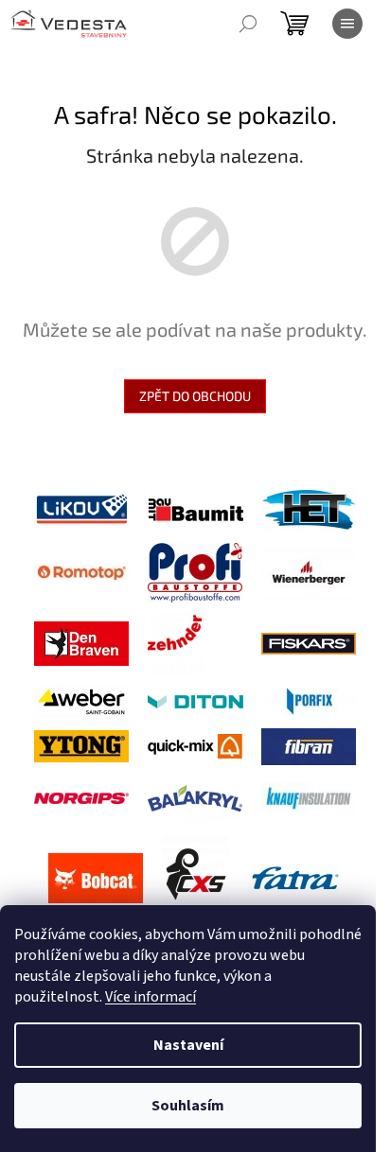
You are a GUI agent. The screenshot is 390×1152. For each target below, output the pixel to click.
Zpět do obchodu (195, 396)
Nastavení (188, 1045)
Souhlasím (187, 1105)
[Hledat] (248, 24)
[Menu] (347, 24)
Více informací (150, 996)
